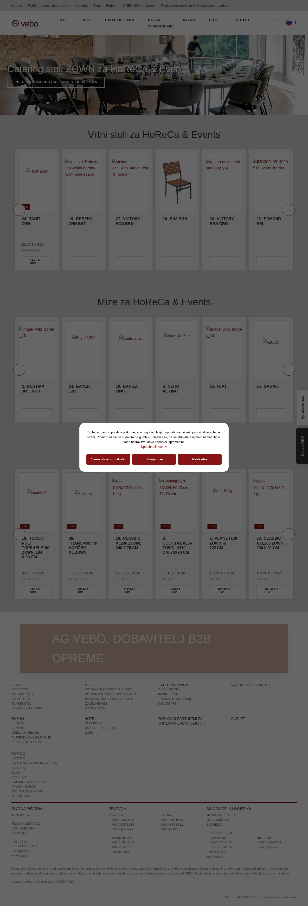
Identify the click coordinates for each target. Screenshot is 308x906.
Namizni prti (167, 703)
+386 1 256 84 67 (25, 846)
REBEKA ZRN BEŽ (34, 221)
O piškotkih (21, 796)
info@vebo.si (22, 851)
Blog (96, 5)
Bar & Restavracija (100, 728)
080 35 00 (20, 841)
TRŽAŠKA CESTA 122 (25, 823)
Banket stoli (22, 703)
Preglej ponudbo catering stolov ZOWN (56, 82)
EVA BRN (128, 219)
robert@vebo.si (170, 829)
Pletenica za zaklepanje (31, 737)
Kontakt (16, 5)
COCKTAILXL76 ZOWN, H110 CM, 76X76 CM (177, 545)
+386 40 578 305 (122, 847)
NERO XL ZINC (126, 388)
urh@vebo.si (217, 852)
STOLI (64, 20)
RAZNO (189, 20)
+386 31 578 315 (122, 824)
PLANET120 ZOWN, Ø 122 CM (223, 543)
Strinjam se (154, 459)
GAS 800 (223, 386)
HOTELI (216, 20)
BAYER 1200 (34, 388)
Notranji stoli (23, 694)
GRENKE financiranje (139, 5)
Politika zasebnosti (27, 791)
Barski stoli (21, 699)
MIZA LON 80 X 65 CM (271, 388)
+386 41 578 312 (171, 824)
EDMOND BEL (222, 221)
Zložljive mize (96, 703)
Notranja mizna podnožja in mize (111, 694)
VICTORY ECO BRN (81, 221)
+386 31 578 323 (220, 847)
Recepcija (93, 723)
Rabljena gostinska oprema (49, 5)
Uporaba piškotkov (154, 447)
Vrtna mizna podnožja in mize (108, 689)
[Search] (265, 23)
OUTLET (243, 20)
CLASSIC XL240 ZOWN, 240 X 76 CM (128, 543)
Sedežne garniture (27, 708)
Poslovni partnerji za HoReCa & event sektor (195, 5)
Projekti (111, 5)
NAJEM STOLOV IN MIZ (160, 23)
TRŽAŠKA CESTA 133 (220, 815)
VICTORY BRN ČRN (175, 221)
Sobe (89, 732)
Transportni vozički (174, 699)
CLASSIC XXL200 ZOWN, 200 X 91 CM (270, 543)
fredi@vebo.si (120, 852)
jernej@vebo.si (267, 847)
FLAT (173, 386)
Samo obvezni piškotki (108, 459)
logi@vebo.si (215, 856)
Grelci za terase (25, 732)
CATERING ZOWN (120, 20)
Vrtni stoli (20, 689)
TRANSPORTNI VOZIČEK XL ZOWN (83, 545)
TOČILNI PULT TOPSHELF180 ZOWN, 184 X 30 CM (35, 547)
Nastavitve (199, 459)
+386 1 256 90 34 (220, 833)
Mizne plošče (95, 708)
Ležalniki (19, 723)
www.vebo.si (19, 855)
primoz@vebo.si (122, 829)
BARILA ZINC (82, 388)
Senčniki (19, 728)
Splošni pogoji (24, 786)
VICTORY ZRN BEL (269, 221)
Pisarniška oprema (27, 742)
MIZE (87, 20)
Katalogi (81, 5)
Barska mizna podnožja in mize (109, 699)
